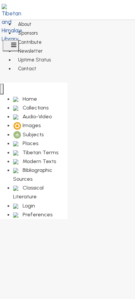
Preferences (36, 214)
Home (29, 99)
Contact (27, 69)
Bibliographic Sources (32, 174)
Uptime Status (34, 60)
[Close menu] (2, 89)
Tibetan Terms (39, 152)
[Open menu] (11, 45)
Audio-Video (36, 116)
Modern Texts (38, 161)
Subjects (32, 134)
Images (31, 125)
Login (28, 206)
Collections (34, 108)
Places (29, 143)
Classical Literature (28, 192)
